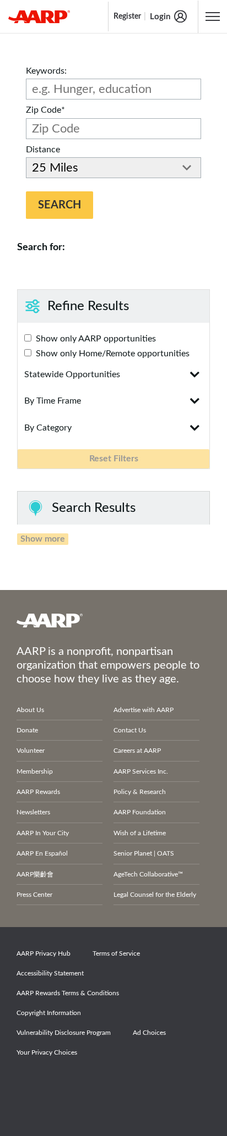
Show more (42, 538)
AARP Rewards (38, 791)
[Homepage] (39, 16)
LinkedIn (144, 1084)
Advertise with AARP (144, 710)
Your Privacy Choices (47, 1052)
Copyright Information (49, 1013)
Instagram (106, 1084)
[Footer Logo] (113, 620)
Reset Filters (113, 458)
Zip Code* (45, 110)
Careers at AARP (137, 750)
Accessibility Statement (50, 973)
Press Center (34, 894)
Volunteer (31, 750)
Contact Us (130, 730)
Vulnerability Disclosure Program (64, 1032)
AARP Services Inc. (141, 771)
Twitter (68, 1084)
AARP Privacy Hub (44, 953)
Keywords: (46, 71)
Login (160, 17)
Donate (27, 730)
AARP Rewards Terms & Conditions (68, 993)
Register (127, 16)
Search (59, 205)
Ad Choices (149, 1032)
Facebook (30, 1084)
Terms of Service (116, 953)
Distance (43, 149)
